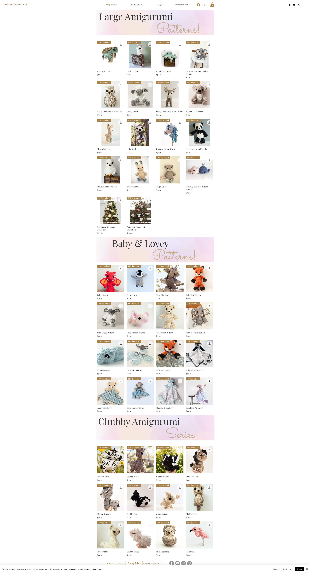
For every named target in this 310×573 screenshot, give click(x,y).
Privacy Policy (95, 569)
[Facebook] (171, 563)
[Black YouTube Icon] (294, 4)
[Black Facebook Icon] (289, 4)
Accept (299, 569)
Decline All (287, 569)
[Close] (307, 569)
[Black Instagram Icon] (298, 4)
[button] (212, 4)
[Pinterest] (183, 563)
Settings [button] (276, 569)
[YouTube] (177, 563)
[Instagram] (189, 563)
